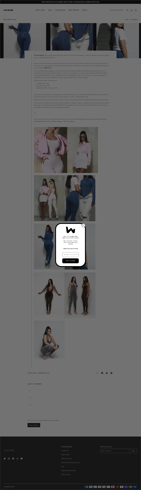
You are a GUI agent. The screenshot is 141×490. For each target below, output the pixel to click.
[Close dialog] (83, 225)
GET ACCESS (70, 260)
